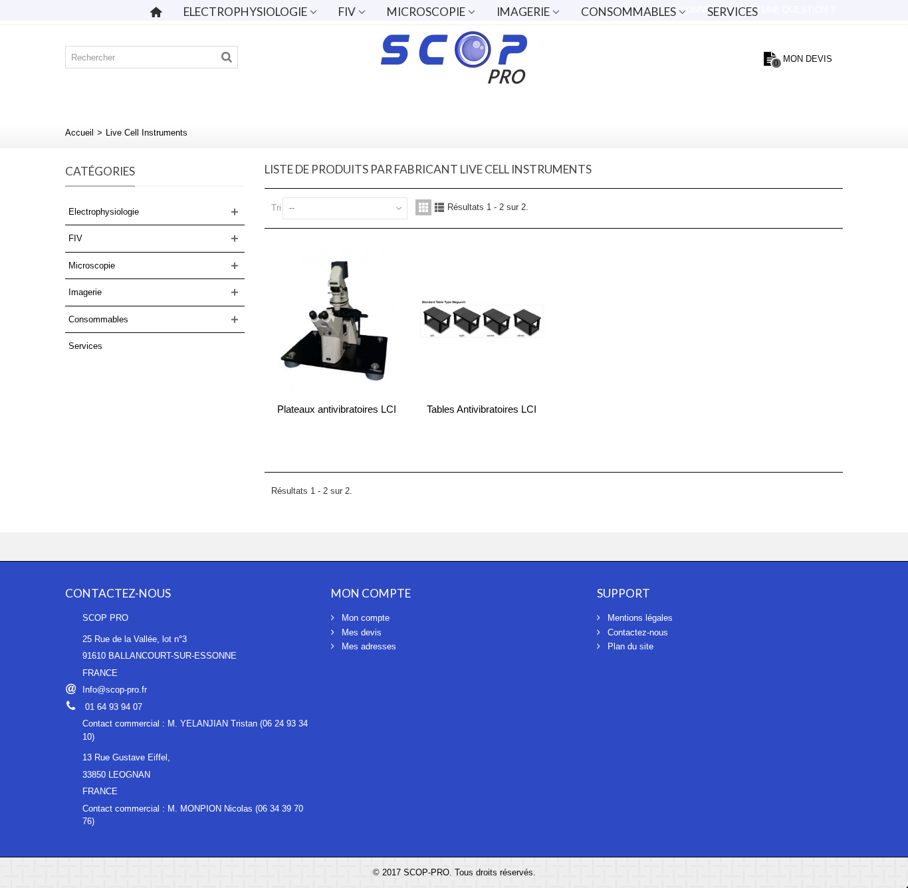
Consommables (628, 12)
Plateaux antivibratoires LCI (336, 409)
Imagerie (523, 12)
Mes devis (360, 632)
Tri (276, 208)
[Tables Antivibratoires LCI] (482, 321)
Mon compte (364, 618)
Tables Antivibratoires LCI (481, 409)
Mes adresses (367, 646)
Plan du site (629, 646)
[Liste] (439, 207)
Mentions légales (639, 618)
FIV (347, 12)
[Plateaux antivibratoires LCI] (337, 321)
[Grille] (423, 207)
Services (732, 12)
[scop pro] (454, 57)
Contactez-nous (636, 632)
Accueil (79, 133)
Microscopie (426, 12)
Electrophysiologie (245, 12)
